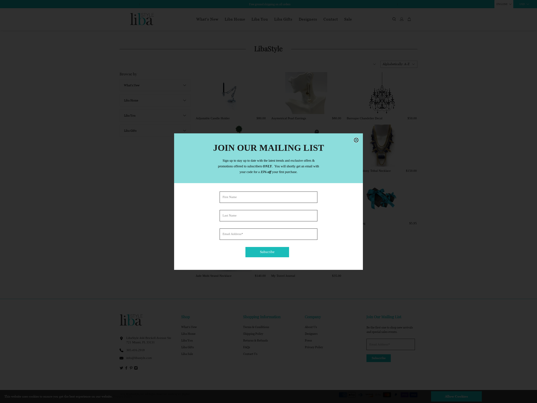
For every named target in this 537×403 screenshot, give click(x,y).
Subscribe (267, 252)
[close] (356, 140)
